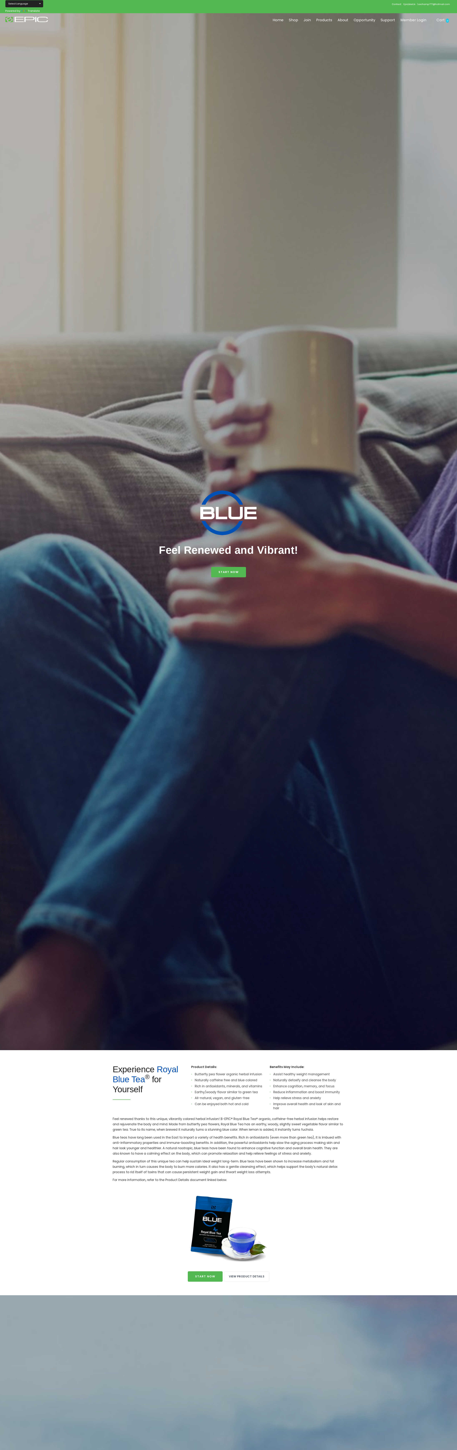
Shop (293, 19)
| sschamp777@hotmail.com (433, 4)
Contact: (397, 4)
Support (388, 19)
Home (278, 19)
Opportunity (364, 19)
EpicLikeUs (409, 4)
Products (324, 19)
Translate (34, 11)
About (343, 19)
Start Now (229, 572)
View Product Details (246, 1276)
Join (307, 19)
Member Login (413, 19)
